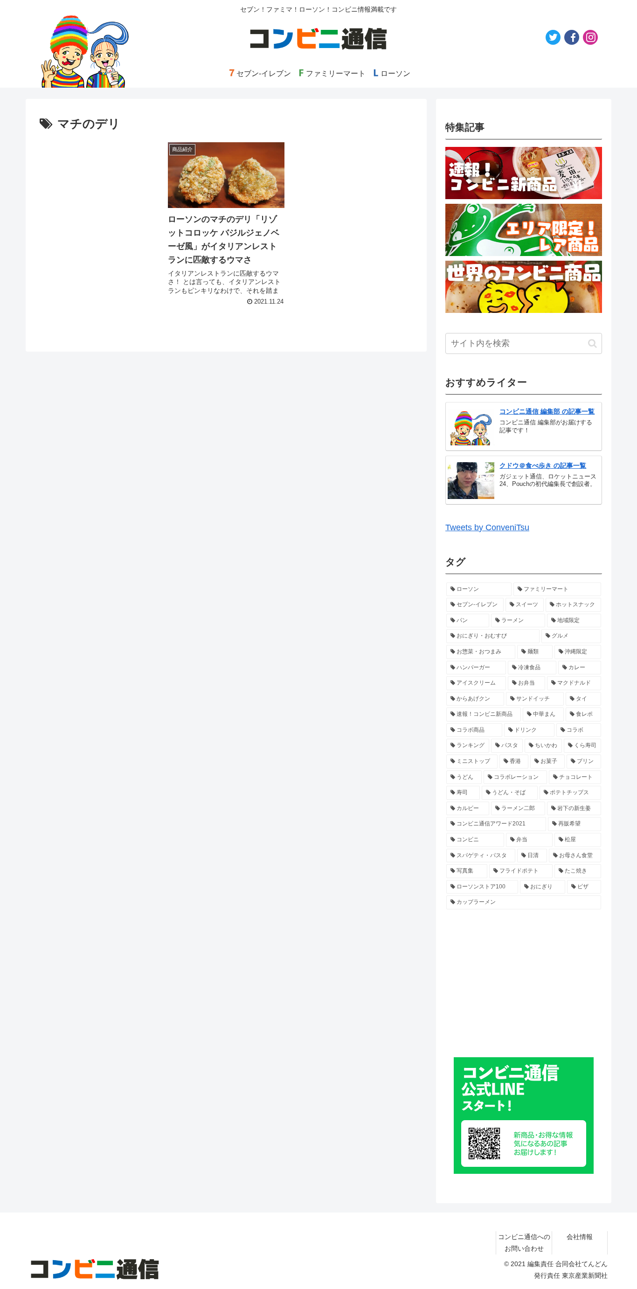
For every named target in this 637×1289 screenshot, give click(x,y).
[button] (592, 343)
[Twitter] (553, 37)
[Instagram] (590, 37)
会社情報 (580, 1236)
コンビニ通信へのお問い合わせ (524, 1242)
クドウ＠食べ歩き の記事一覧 (542, 465)
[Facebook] (571, 37)
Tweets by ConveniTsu (487, 527)
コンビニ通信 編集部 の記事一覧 (547, 411)
